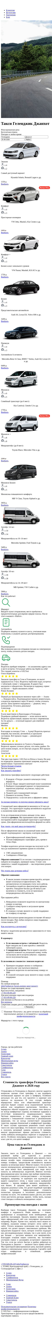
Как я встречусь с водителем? (14, 926)
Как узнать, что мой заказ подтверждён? (18, 826)
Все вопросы (6, 1002)
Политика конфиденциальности (18, 1308)
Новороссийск (7, 1063)
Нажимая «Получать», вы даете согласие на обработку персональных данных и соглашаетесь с (27, 1014)
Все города (5, 1077)
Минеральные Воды (14, 1280)
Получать (29, 1007)
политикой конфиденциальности (32, 1015)
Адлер (3, 1049)
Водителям (11, 12)
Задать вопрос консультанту (26, 986)
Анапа (4, 1051)
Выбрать (4, 184)
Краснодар (5, 1058)
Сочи (3, 1070)
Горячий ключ (7, 1056)
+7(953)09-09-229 (8, 1264)
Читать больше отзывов (11, 766)
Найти (28, 140)
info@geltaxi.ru (7, 986)
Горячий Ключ (12, 1298)
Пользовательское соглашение (14, 1307)
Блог (8, 17)
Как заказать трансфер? (11, 770)
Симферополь (7, 1067)
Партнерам (11, 15)
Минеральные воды (9, 1061)
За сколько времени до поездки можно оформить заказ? (25, 802)
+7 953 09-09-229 (8, 993)
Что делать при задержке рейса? (15, 871)
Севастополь (6, 1065)
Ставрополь (6, 1072)
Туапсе (4, 1074)
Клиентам (10, 10)
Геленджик (5, 1054)
